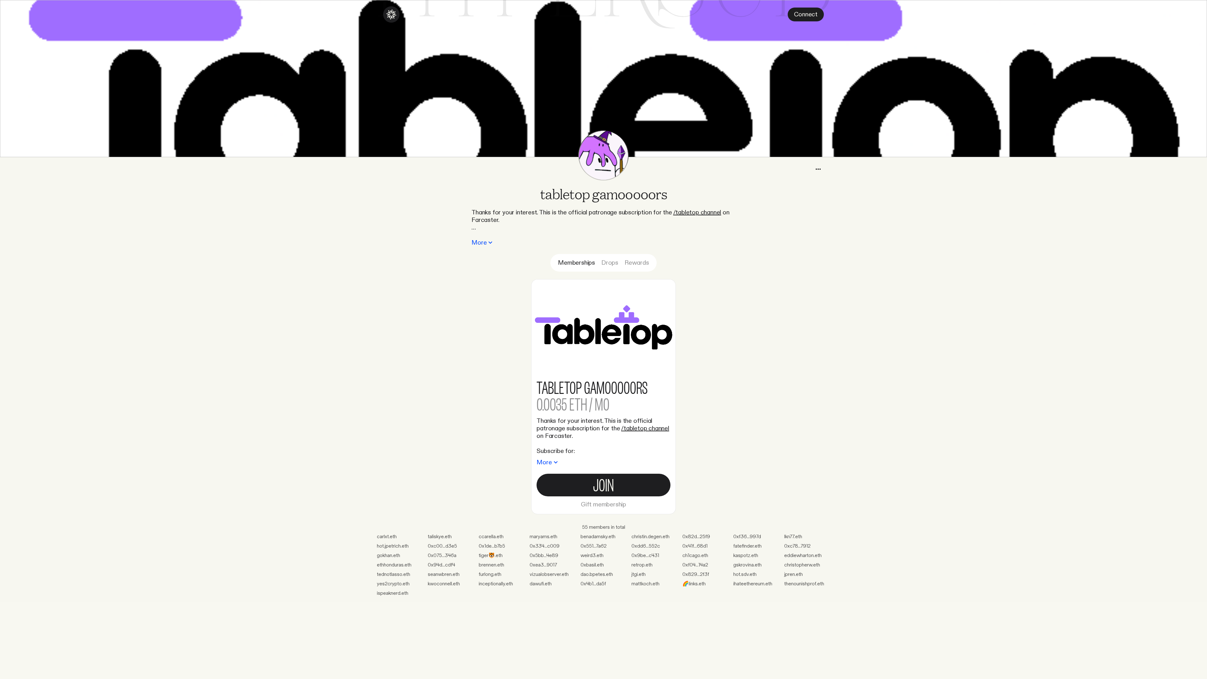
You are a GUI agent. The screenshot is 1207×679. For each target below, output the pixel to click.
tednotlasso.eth (393, 574)
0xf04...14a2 (695, 565)
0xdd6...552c (645, 546)
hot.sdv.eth (745, 574)
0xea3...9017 (543, 565)
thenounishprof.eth (804, 584)
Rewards (637, 263)
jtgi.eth (638, 574)
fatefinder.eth (747, 546)
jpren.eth (793, 574)
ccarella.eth (491, 536)
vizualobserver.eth (549, 574)
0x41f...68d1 (695, 546)
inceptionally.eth (496, 584)
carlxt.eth (387, 536)
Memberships (576, 263)
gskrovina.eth (747, 565)
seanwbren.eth (444, 574)
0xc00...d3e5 (442, 546)
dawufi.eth (541, 584)
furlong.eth (490, 574)
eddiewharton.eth (803, 555)
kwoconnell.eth (444, 584)
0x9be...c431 (645, 555)
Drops (609, 263)
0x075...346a (442, 555)
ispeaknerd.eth (392, 593)
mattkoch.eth (645, 584)
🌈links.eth (694, 584)
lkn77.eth (793, 536)
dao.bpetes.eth (597, 574)
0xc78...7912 (797, 546)
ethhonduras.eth (394, 565)
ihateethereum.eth (752, 584)
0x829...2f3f (695, 574)
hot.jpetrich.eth (393, 546)
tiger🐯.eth (491, 555)
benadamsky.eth (598, 536)
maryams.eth (543, 536)
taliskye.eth (440, 536)
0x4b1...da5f (593, 584)
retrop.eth (642, 565)
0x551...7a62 (594, 546)
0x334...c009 (544, 546)
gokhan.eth (388, 555)
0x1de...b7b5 (492, 546)
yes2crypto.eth (393, 584)
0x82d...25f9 (696, 536)
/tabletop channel (697, 212)
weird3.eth (592, 555)
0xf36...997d (747, 536)
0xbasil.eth (592, 565)
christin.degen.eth (650, 536)
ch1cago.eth (695, 555)
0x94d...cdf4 (441, 565)
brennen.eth (491, 565)
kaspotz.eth (745, 555)
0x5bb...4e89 (544, 555)
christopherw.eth (802, 565)
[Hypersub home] (391, 14)
